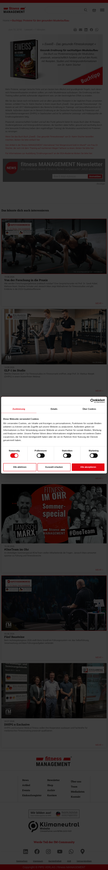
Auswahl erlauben (54, 467)
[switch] (41, 455)
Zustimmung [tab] (19, 409)
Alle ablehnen (19, 467)
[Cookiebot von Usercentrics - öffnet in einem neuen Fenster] (92, 401)
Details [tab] (54, 409)
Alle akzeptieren (88, 467)
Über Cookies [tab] (89, 409)
